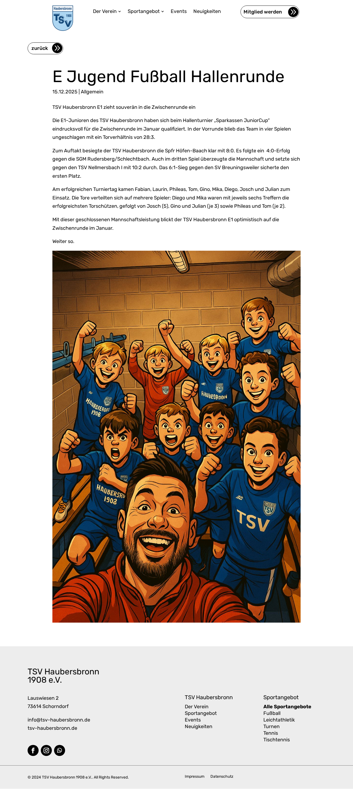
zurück (39, 48)
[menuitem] (107, 11)
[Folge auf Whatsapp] (59, 750)
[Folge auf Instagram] (46, 750)
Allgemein (92, 92)
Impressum (194, 777)
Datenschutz (221, 777)
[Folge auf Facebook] (33, 750)
